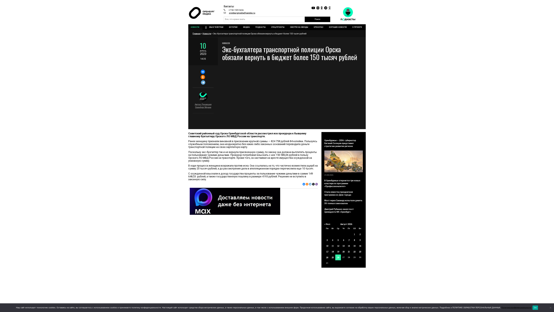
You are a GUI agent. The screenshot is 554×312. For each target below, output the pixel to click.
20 (343, 251)
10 (327, 246)
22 (354, 251)
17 (327, 251)
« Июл (327, 224)
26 (338, 257)
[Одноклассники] (203, 77)
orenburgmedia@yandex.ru (242, 13)
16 (360, 246)
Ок (535, 307)
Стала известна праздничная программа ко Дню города (338, 193)
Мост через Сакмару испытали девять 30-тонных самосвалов (343, 202)
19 (338, 251)
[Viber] (316, 184)
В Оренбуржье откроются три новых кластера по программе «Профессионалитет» (342, 183)
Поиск (317, 19)
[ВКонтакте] (203, 72)
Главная (197, 33)
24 (327, 257)
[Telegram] (203, 82)
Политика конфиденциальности (516, 307)
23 (360, 251)
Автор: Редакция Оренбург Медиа (203, 105)
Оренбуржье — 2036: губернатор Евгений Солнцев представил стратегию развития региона (340, 143)
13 (343, 246)
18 (333, 251)
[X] (313, 184)
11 (333, 246)
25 (333, 257)
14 (349, 246)
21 (349, 251)
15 (354, 246)
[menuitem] (195, 27)
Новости (207, 33)
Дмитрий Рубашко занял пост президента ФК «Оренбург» (339, 210)
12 (338, 246)
